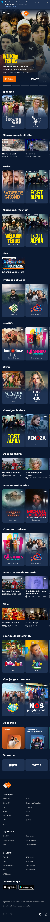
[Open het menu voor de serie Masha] (22, 642)
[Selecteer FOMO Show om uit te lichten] (16, 85)
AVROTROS (7, 799)
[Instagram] (45, 915)
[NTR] (36, 765)
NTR (27, 799)
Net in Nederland (31, 870)
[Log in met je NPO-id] (45, 13)
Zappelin (6, 857)
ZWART (28, 820)
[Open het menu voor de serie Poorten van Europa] (22, 491)
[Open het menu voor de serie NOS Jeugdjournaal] (45, 685)
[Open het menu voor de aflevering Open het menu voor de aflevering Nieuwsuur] (45, 141)
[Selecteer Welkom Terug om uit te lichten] (7, 85)
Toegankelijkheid (8, 840)
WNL (27, 816)
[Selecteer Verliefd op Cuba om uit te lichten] (34, 85)
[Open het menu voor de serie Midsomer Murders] (22, 373)
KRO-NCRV (7, 816)
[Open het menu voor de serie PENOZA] (45, 416)
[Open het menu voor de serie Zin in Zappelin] (45, 642)
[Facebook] (40, 915)
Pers (4, 844)
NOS (4, 824)
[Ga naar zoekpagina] (39, 13)
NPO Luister (7, 874)
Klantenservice (31, 844)
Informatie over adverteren (22, 906)
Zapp (5, 861)
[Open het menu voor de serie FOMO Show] (22, 329)
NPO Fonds (29, 861)
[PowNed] (13, 765)
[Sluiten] (47, 2)
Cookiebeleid (7, 906)
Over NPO (6, 836)
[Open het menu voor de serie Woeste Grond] (22, 172)
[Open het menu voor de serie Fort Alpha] (45, 172)
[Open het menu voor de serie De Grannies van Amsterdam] (45, 329)
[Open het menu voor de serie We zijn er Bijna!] (45, 97)
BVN (4, 870)
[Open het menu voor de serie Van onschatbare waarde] (22, 97)
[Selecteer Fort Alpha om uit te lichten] (25, 85)
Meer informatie (10, 6)
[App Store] (10, 887)
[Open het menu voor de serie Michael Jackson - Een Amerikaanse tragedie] (45, 491)
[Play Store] (26, 887)
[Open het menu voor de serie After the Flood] (45, 373)
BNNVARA (6, 803)
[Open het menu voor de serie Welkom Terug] (22, 216)
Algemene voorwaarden (11, 902)
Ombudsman (30, 865)
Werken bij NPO (31, 840)
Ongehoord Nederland (34, 803)
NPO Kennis (30, 857)
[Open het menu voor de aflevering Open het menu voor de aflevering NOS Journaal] (22, 141)
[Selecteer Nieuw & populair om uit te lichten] (43, 85)
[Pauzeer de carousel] (44, 79)
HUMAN (5, 811)
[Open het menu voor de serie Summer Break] (22, 685)
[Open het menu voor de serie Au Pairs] (45, 286)
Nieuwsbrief (30, 836)
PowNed (29, 807)
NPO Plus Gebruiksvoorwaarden (33, 902)
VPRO (28, 811)
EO (4, 807)
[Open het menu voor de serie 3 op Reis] (22, 286)
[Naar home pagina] (25, 13)
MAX (4, 820)
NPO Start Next (8, 865)
